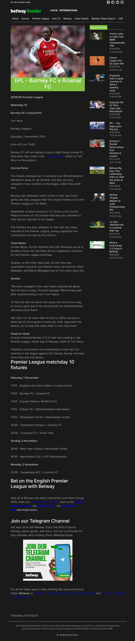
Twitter (51, 593)
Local (54, 10)
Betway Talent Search (103, 18)
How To (56, 18)
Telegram (63, 593)
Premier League (40, 18)
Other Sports (82, 18)
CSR (120, 18)
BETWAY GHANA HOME (20, 2)
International (68, 10)
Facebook (40, 593)
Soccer (25, 18)
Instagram (76, 593)
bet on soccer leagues (45, 502)
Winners (67, 18)
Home (15, 18)
